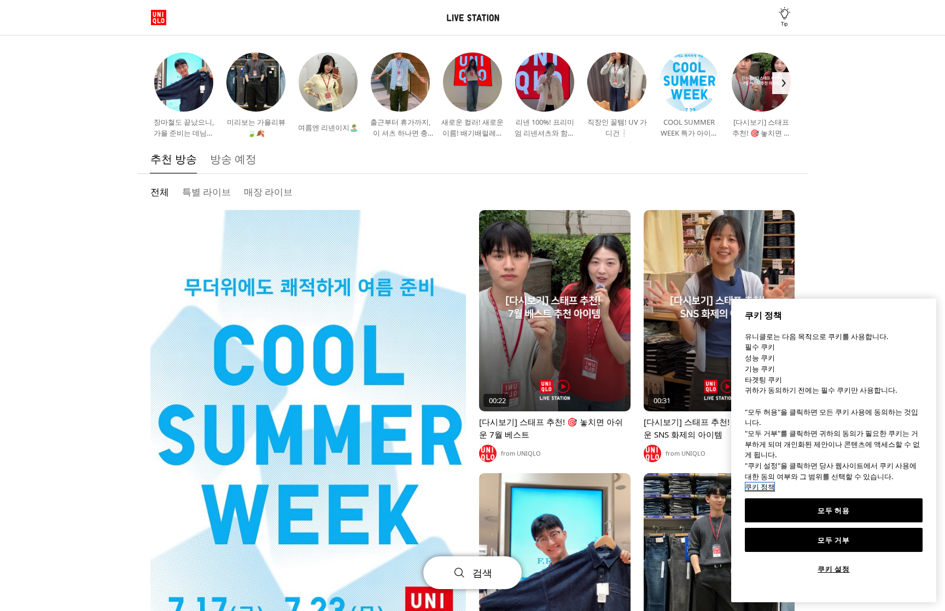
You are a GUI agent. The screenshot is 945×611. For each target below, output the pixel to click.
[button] (162, 83)
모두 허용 (833, 510)
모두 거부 (833, 540)
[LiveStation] (472, 17)
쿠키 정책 (760, 487)
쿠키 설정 (833, 569)
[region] (833, 450)
